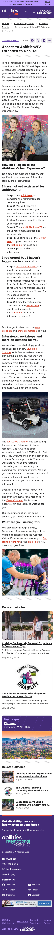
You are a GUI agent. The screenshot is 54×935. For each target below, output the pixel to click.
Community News (24, 23)
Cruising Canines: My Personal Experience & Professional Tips (27, 645)
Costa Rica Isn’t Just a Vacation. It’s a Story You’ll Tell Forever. (32, 803)
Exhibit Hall (32, 305)
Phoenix (10, 723)
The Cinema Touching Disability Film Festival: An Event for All (24, 695)
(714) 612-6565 (10, 864)
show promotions (27, 330)
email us (33, 541)
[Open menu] (33, 11)
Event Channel (14, 500)
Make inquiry (8, 874)
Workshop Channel (17, 441)
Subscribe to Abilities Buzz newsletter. (23, 830)
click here (27, 195)
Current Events (10, 40)
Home (5, 23)
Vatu (16, 928)
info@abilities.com (11, 869)
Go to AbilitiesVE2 (26, 266)
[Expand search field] (26, 12)
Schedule (16, 245)
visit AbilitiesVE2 (32, 227)
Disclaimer (22, 921)
